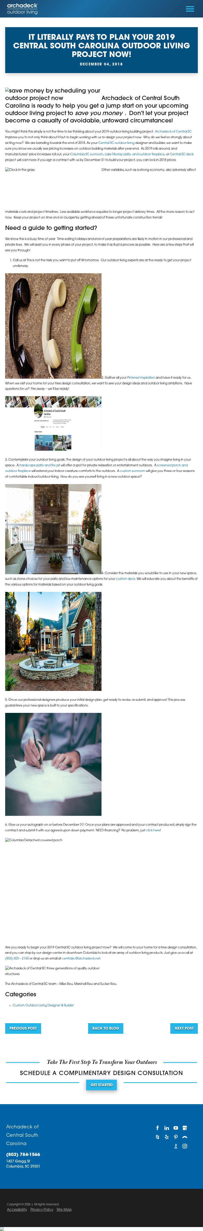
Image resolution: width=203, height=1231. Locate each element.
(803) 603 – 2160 (17, 958)
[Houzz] (157, 1137)
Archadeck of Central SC (173, 131)
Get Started (102, 1085)
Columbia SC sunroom (86, 154)
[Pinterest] (175, 1137)
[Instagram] (184, 1146)
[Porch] (184, 1137)
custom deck (125, 579)
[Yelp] (166, 1137)
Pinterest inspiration (141, 377)
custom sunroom (132, 471)
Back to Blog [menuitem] (105, 1028)
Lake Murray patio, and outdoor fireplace (135, 154)
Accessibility (17, 1209)
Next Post (184, 1028)
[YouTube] (175, 1127)
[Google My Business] (184, 1127)
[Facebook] (157, 1127)
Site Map (64, 1209)
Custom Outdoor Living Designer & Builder (43, 1005)
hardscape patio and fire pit (40, 465)
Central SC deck (182, 154)
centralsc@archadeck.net (81, 958)
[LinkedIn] (166, 1127)
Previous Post (23, 1028)
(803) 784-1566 (23, 1155)
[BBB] (175, 1146)
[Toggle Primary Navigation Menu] (190, 8)
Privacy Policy (41, 1209)
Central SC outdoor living (116, 143)
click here (153, 830)
